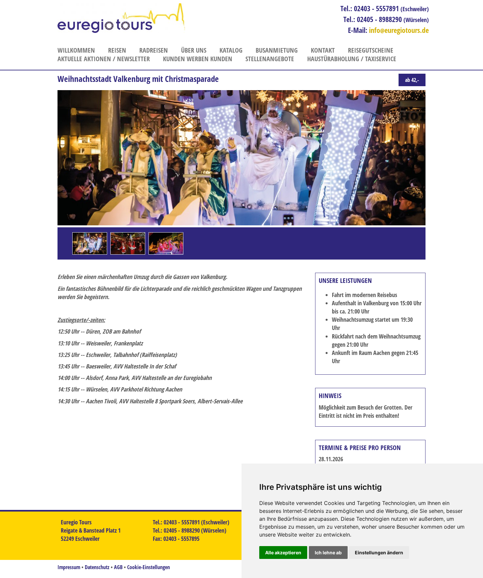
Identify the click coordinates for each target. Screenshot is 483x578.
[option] (90, 243)
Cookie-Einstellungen (148, 567)
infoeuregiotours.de (399, 30)
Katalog (230, 50)
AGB (118, 567)
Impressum (69, 567)
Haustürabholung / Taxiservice (351, 58)
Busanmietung (277, 50)
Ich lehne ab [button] (328, 552)
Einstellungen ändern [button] (379, 552)
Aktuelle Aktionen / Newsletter (104, 58)
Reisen (117, 50)
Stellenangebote (269, 58)
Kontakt (323, 50)
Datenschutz (97, 567)
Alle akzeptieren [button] (283, 552)
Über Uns (193, 50)
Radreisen (153, 50)
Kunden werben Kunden (197, 58)
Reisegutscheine (370, 50)
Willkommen (76, 50)
